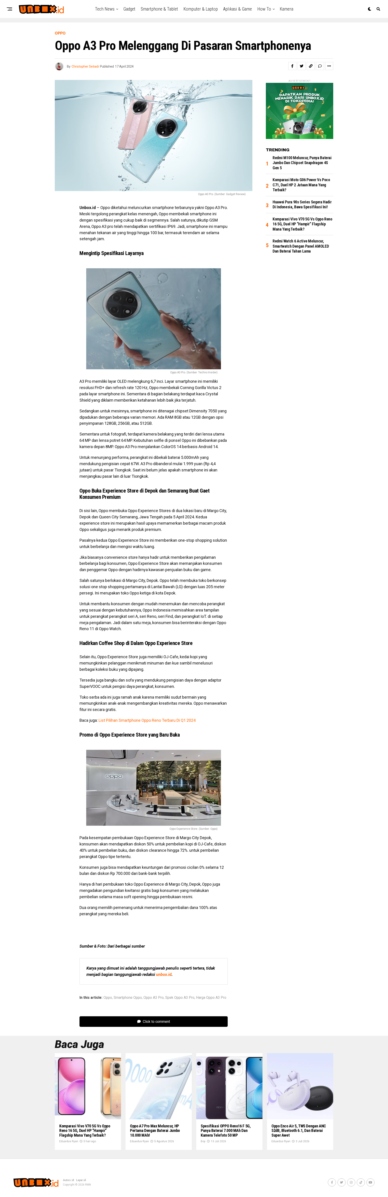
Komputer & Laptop (200, 9)
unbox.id (164, 974)
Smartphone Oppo (128, 997)
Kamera (286, 9)
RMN (88, 1184)
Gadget (129, 9)
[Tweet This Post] (302, 66)
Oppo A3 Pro (153, 997)
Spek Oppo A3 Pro (179, 997)
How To (264, 9)
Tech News (105, 9)
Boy (203, 1141)
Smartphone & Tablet (159, 9)
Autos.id (68, 1180)
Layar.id (81, 1180)
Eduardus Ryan (68, 1141)
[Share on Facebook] (292, 66)
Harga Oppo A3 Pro (211, 997)
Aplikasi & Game (237, 9)
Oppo (108, 997)
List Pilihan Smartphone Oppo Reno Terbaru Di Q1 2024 (147, 720)
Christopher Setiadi (85, 66)
